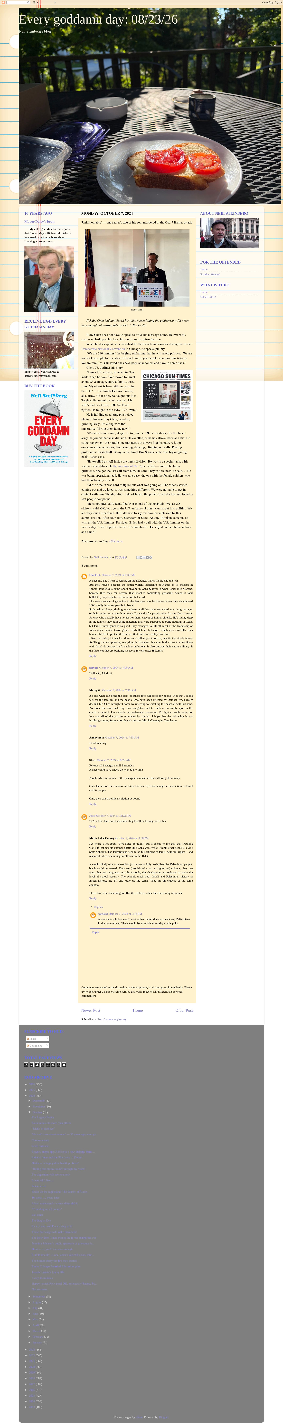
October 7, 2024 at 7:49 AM (119, 690)
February (38, 1336)
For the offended (210, 274)
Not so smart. (40, 1289)
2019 (32, 1372)
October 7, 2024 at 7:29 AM (116, 667)
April (36, 1325)
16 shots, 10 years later (45, 1197)
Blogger (163, 1417)
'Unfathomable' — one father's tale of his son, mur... (63, 1254)
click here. (116, 541)
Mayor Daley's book (39, 221)
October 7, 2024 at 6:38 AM (119, 575)
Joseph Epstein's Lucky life (48, 1272)
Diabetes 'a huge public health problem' (55, 1163)
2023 (32, 1349)
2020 (32, 1366)
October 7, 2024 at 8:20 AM (114, 760)
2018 (32, 1378)
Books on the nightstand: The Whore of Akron (59, 1191)
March (37, 1331)
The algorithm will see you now (51, 1174)
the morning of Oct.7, (127, 466)
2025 (32, 1090)
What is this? (208, 297)
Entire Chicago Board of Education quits (56, 1266)
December (39, 1100)
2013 (32, 1407)
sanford (103, 913)
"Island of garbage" (43, 1128)
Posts (32, 1038)
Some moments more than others (51, 1123)
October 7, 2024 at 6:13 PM (125, 913)
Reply (92, 656)
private (93, 667)
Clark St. (95, 575)
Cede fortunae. (40, 1146)
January (38, 1342)
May (36, 1319)
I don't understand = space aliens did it (55, 1203)
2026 (32, 1084)
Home (138, 1010)
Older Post (184, 1010)
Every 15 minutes (42, 1278)
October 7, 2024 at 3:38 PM (132, 838)
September (39, 1296)
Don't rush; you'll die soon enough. (52, 1249)
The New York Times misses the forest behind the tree (64, 1237)
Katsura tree (39, 1186)
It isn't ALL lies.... (43, 1180)
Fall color (37, 1214)
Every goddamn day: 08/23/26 (98, 19)
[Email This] (138, 557)
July (35, 1308)
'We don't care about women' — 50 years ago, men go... (65, 1134)
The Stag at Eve (41, 1220)
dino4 (139, 1417)
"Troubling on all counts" (47, 1209)
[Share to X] (144, 557)
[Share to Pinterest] (150, 557)
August (37, 1302)
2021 (32, 1361)
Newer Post (90, 1010)
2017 (32, 1384)
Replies (98, 907)
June (36, 1313)
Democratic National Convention (103, 348)
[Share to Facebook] (147, 557)
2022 (32, 1355)
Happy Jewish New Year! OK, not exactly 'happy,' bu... (65, 1283)
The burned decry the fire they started (54, 1260)
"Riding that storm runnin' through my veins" (58, 1168)
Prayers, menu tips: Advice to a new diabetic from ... (63, 1151)
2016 (32, 1390)
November (39, 1106)
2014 (32, 1401)
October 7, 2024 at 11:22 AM (113, 815)
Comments (35, 1045)
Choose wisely (40, 1140)
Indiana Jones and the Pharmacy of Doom (57, 1157)
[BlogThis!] (141, 557)
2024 (32, 1095)
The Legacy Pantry (43, 1117)
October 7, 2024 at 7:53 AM (122, 737)
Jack (92, 815)
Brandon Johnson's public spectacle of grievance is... (63, 1243)
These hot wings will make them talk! (54, 1232)
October (38, 1112)
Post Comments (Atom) (112, 1019)
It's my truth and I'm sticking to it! (52, 1226)
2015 (32, 1395)
